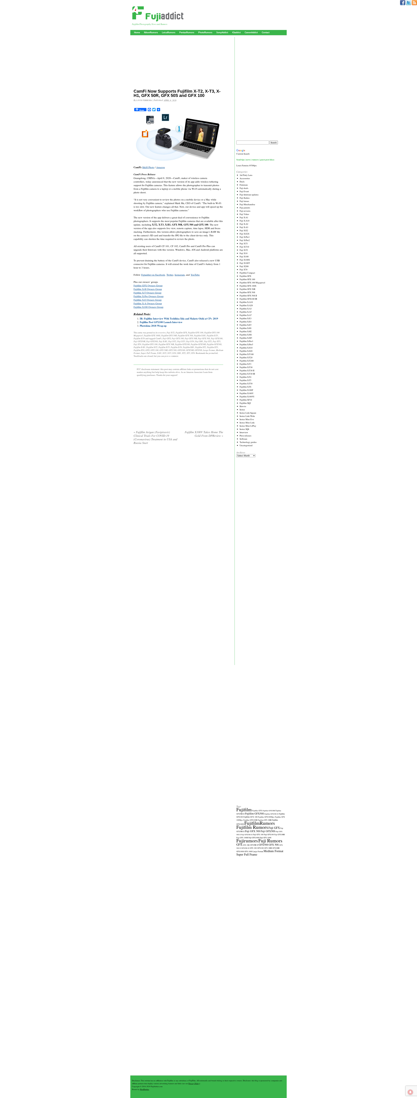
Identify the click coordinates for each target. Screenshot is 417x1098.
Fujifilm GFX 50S (185, 335)
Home (137, 32)
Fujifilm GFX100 (182, 344)
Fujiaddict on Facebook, (153, 274)
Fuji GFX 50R (191, 338)
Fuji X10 (243, 253)
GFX (147, 350)
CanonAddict (251, 32)
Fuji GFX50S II (246, 834)
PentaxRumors (186, 32)
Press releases (245, 435)
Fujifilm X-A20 (246, 305)
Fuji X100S (245, 259)
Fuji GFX (167, 338)
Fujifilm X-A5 (246, 311)
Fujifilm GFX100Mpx (266, 817)
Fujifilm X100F (246, 390)
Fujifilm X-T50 (246, 383)
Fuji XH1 (199, 341)
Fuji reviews (245, 210)
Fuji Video (244, 214)
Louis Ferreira (144, 100)
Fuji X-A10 (244, 220)
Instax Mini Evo (247, 419)
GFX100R (276, 848)
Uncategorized (246, 445)
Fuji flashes (245, 197)
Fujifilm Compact (247, 272)
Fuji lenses (244, 201)
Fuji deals (244, 188)
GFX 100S (248, 851)
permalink (213, 353)
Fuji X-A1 (244, 217)
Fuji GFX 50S (204, 338)
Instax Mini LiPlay (248, 425)
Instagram (180, 274)
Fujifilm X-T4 (139, 338)
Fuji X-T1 (244, 243)
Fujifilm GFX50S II (271, 814)
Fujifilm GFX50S (214, 344)
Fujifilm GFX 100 (195, 332)
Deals (242, 181)
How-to (243, 406)
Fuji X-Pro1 (245, 236)
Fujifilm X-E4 (246, 321)
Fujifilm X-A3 (246, 308)
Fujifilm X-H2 (246, 331)
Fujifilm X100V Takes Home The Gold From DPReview (204, 434)
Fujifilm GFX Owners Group (148, 285)
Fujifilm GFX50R (198, 344)
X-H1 (159, 353)
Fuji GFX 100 (178, 338)
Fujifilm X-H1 (200, 335)
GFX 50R (163, 350)
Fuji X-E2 (244, 230)
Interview (244, 432)
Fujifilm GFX (181, 332)
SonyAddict (222, 32)
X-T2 (164, 353)
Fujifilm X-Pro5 (246, 344)
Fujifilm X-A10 (246, 302)
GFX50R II (254, 845)
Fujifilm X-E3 (246, 318)
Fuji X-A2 (244, 223)
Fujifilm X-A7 (246, 315)
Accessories (160, 332)
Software (243, 438)
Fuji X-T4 (190, 341)
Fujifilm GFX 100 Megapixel (252, 282)
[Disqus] (178, 489)
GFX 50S (173, 350)
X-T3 (169, 353)
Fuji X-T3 (181, 341)
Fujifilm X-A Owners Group (148, 303)
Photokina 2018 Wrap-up (153, 325)
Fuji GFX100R (279, 834)
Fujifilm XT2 (200, 347)
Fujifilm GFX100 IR (248, 298)
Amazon (160, 167)
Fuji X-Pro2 (245, 240)
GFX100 (181, 350)
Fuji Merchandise (247, 204)
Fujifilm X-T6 (245, 386)
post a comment (171, 355)
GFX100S (240, 851)
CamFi (159, 338)
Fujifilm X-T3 (212, 335)
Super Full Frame (148, 353)
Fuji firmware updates (249, 194)
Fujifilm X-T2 (152, 347)
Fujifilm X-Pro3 (246, 341)
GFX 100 (154, 350)
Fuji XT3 (216, 341)
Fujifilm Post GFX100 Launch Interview (161, 322)
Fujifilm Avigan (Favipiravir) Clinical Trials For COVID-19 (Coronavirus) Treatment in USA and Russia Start (155, 437)
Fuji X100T (245, 263)
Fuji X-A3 (244, 227)
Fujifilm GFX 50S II (248, 295)
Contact (265, 32)
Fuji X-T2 (171, 332)
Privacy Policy (193, 1083)
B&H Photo (148, 167)
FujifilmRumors (259, 823)
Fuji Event (244, 191)
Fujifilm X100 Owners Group (148, 307)
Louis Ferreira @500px (246, 165)
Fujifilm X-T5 (245, 380)
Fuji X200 (244, 266)
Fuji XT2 (208, 341)
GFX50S (198, 350)
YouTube (195, 274)
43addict (236, 32)
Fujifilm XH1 (188, 347)
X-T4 (174, 353)
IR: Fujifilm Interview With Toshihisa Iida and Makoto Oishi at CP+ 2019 (179, 318)
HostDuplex (144, 1089)
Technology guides (248, 442)
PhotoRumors (205, 32)
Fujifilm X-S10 (246, 347)
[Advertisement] (178, 62)
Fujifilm (244, 809)
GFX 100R (268, 848)
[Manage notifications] (410, 1092)
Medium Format (273, 851)
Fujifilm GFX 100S (152, 335)
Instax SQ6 (244, 429)
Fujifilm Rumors (252, 827)
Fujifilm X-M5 (246, 337)
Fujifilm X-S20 (246, 350)
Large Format (209, 350)
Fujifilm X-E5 (246, 324)
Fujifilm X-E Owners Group (148, 299)
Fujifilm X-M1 (246, 334)
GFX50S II (245, 848)
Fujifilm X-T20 (246, 357)
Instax (242, 409)
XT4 (193, 353)
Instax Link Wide (247, 416)
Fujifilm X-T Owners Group (147, 292)
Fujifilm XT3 (212, 347)
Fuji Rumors (270, 840)
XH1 (179, 353)
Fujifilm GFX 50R (169, 335)
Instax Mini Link (247, 422)
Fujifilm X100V (246, 393)
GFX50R (190, 350)
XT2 (184, 353)
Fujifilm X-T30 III (247, 373)
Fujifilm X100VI (247, 396)
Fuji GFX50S (152, 341)
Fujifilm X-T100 (247, 354)
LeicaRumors (168, 32)
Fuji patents (245, 207)
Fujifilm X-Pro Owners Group (149, 296)
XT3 (188, 353)
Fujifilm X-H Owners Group (148, 289)
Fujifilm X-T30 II (247, 370)
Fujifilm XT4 (139, 350)
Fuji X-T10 (244, 246)
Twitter (169, 274)
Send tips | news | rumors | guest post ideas (255, 159)
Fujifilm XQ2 (245, 403)
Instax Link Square (248, 412)
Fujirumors (247, 840)
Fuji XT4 (137, 344)
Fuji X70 (243, 269)
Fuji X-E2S (244, 233)
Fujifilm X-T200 (247, 360)
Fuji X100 (244, 256)
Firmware (244, 184)
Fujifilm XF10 (246, 399)
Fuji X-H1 (163, 341)
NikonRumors (151, 32)
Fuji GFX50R (139, 341)
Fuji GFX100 (217, 338)
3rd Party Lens (246, 175)
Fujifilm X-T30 (246, 367)
